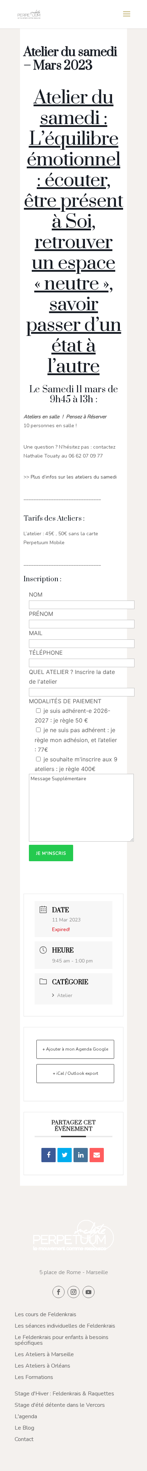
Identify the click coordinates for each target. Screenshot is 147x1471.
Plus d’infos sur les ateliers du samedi (74, 477)
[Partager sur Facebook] (48, 1155)
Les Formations (34, 1377)
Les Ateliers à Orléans (42, 1366)
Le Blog (24, 1428)
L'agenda (26, 1416)
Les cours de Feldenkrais (45, 1314)
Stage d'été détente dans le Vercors (60, 1405)
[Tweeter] (64, 1155)
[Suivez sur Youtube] (88, 1292)
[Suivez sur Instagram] (73, 1292)
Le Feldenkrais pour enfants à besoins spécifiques (61, 1340)
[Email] (97, 1155)
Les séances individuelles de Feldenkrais (65, 1326)
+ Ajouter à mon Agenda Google (75, 1049)
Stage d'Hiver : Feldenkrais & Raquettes (64, 1394)
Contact (24, 1439)
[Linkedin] (81, 1155)
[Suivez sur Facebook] (58, 1292)
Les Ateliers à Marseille (44, 1354)
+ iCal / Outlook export (75, 1073)
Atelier (64, 995)
